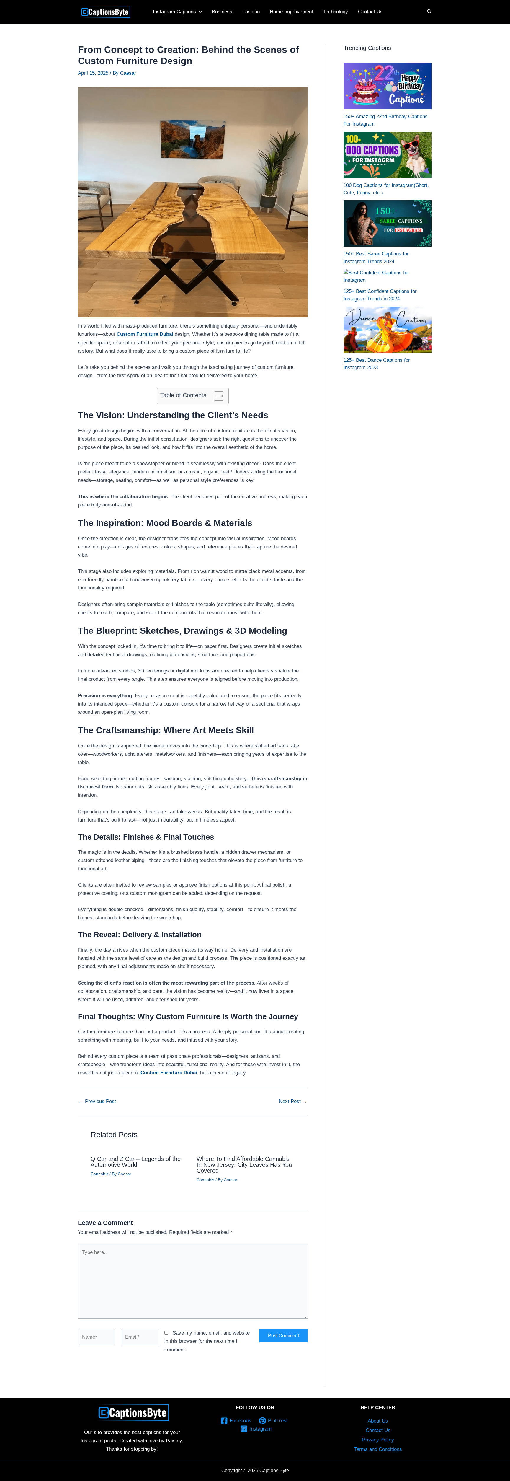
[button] (199, 12)
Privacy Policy (378, 1440)
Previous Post (97, 1101)
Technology (335, 11)
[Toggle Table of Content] (216, 396)
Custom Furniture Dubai (146, 334)
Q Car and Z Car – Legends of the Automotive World (136, 1162)
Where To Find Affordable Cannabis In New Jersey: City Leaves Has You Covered (244, 1165)
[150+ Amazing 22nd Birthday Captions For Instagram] (388, 86)
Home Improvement (291, 11)
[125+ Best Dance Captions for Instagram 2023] (388, 330)
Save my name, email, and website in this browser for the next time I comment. (207, 1341)
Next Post (293, 1101)
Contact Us (370, 11)
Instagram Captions (174, 11)
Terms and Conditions (378, 1449)
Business (222, 11)
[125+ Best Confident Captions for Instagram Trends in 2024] (388, 276)
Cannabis (99, 1174)
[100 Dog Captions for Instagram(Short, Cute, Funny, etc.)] (388, 155)
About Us (378, 1421)
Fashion (251, 11)
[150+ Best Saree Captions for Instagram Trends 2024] (388, 223)
